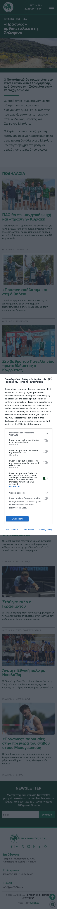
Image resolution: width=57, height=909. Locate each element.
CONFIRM (17, 519)
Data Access (28, 529)
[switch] (45, 440)
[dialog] (28, 454)
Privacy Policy (45, 529)
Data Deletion (11, 529)
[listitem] (28, 434)
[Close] (51, 380)
